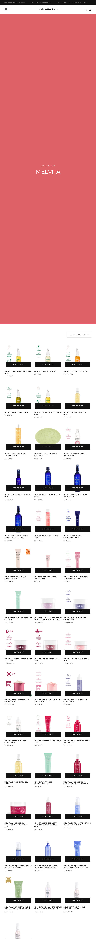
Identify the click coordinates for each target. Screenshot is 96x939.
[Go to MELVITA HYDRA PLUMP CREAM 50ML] (78, 642)
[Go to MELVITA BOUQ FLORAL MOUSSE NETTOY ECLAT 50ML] (18, 849)
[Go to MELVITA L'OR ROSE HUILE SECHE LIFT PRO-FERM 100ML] (78, 765)
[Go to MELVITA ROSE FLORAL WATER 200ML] (48, 478)
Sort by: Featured (78, 335)
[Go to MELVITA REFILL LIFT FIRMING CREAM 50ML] (18, 683)
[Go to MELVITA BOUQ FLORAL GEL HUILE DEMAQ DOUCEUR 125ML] (78, 849)
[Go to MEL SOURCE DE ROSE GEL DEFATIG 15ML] (48, 560)
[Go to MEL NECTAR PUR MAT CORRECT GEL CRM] (18, 601)
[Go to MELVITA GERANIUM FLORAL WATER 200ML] (78, 478)
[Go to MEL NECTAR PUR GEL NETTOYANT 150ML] (48, 765)
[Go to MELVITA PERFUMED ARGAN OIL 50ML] (18, 355)
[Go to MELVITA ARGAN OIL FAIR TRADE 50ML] (48, 396)
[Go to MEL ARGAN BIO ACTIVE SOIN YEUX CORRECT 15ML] (78, 560)
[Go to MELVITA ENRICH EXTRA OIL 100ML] (18, 765)
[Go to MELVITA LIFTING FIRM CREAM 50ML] (48, 642)
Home (43, 165)
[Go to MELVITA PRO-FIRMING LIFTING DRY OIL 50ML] (78, 724)
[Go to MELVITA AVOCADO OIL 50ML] (18, 396)
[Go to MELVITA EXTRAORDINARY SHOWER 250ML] (18, 437)
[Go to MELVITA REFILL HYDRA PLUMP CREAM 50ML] (48, 683)
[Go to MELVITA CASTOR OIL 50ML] (48, 355)
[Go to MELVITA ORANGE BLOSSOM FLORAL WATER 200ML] (18, 519)
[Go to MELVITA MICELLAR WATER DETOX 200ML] (78, 437)
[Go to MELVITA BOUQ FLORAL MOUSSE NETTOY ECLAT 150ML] (78, 806)
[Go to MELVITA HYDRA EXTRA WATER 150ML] (48, 519)
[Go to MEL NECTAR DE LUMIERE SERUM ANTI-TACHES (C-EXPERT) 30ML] (48, 601)
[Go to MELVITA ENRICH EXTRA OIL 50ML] (78, 396)
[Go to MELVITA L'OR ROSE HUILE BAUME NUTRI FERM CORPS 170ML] (18, 806)
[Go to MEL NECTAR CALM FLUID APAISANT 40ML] (18, 560)
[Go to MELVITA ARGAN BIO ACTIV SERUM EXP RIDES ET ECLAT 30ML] (48, 806)
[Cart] (90, 10)
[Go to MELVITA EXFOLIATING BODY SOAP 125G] (48, 437)
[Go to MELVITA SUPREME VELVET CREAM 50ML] (78, 601)
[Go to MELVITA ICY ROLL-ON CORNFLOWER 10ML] (78, 519)
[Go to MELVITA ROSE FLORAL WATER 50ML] (18, 478)
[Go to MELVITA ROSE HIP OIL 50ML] (78, 355)
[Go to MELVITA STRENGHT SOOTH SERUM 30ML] (18, 724)
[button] (6, 9)
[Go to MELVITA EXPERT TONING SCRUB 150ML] (48, 724)
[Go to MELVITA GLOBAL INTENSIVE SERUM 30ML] (78, 683)
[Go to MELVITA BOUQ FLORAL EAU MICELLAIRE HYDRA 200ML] (48, 849)
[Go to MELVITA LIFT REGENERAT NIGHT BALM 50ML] (18, 642)
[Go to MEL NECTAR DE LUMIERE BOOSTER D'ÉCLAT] (78, 890)
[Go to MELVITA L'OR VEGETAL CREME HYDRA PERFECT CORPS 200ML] (18, 890)
